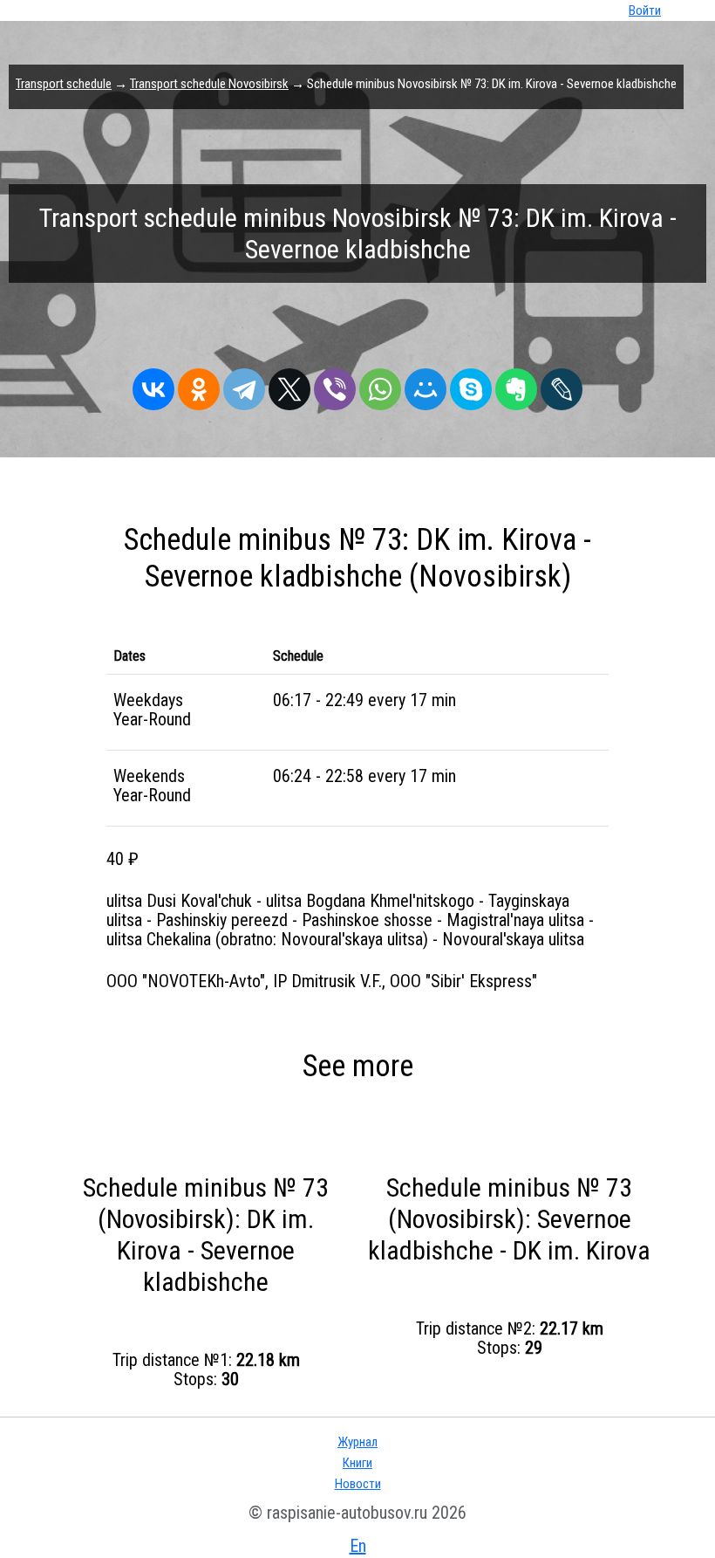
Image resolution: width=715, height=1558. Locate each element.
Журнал (357, 1442)
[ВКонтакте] (153, 385)
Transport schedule (64, 84)
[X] (289, 385)
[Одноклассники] (199, 385)
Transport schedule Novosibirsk (209, 84)
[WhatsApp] (380, 385)
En (358, 1545)
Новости (358, 1484)
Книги (357, 1463)
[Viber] (335, 385)
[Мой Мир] (425, 385)
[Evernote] (516, 385)
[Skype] (471, 385)
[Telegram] (244, 385)
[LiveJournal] (561, 385)
